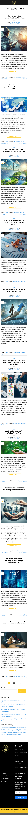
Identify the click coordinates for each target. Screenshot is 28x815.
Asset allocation (16, 281)
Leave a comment (23, 78)
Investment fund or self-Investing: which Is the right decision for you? (14, 560)
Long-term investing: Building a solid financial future (14, 290)
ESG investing (16, 480)
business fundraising (17, 550)
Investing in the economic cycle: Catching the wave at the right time (14, 87)
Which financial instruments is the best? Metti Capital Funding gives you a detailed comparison (13, 732)
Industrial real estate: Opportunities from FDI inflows (14, 17)
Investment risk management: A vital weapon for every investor (14, 623)
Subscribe (21, 797)
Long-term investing (17, 352)
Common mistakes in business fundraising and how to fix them (14, 489)
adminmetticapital (14, 23)
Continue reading (14, 71)
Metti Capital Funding (17, 141)
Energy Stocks (16, 212)
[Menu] (2, 3)
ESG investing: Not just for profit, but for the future (14, 432)
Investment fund (16, 614)
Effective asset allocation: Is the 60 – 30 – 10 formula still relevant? (14, 222)
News (14, 14)
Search (3, 688)
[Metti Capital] (14, 2)
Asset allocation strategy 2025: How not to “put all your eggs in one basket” (14, 362)
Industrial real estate (17, 77)
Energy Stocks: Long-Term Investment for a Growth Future (14, 150)
